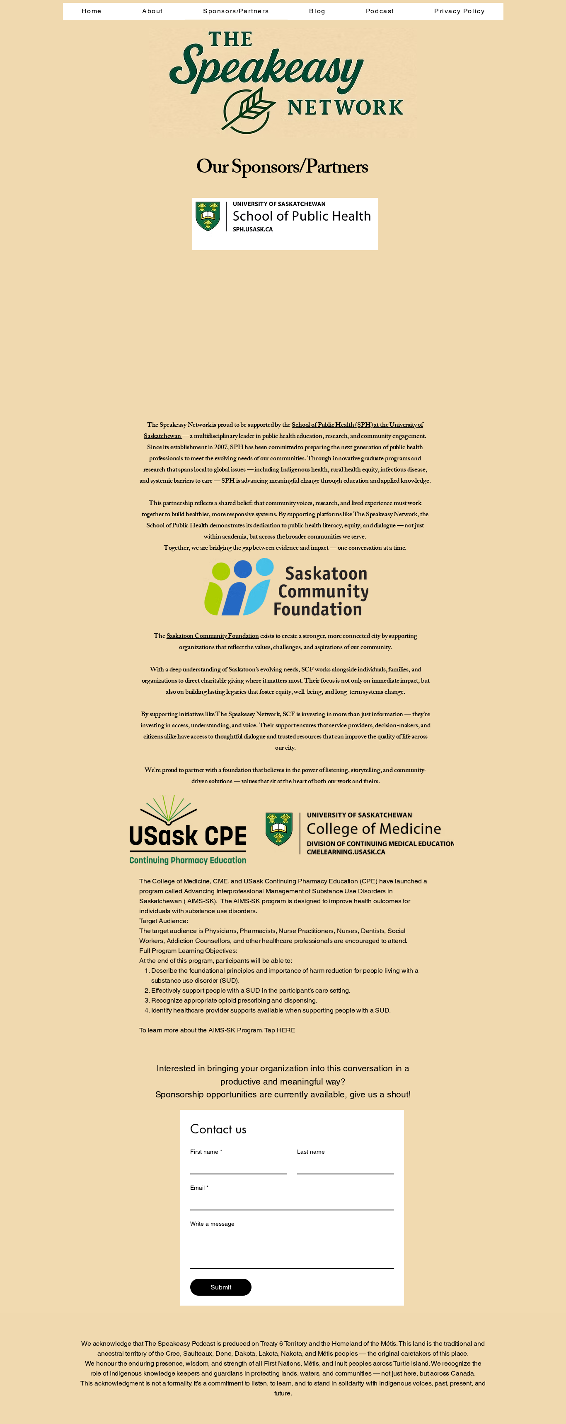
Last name (311, 1151)
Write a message (212, 1223)
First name (206, 1151)
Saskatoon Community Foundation (213, 637)
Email (199, 1187)
